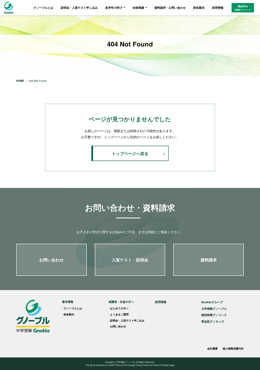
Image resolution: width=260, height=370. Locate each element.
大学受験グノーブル (214, 308)
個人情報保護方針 (233, 348)
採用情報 (217, 7)
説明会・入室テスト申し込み (79, 7)
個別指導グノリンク (214, 315)
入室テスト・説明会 (130, 260)
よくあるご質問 (119, 314)
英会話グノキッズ (212, 321)
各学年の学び (113, 7)
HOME (20, 81)
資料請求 (208, 260)
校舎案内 (199, 7)
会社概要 (212, 348)
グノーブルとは (43, 7)
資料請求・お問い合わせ (170, 7)
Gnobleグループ (212, 302)
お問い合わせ (51, 260)
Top (250, 360)
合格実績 (138, 7)
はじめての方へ (119, 308)
